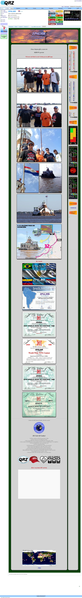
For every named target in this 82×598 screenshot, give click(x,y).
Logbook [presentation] (20, 26)
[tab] (11, 27)
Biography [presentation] (11, 26)
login (63, 6)
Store (43, 8)
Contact (69, 8)
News (26, 8)
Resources (61, 8)
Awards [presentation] (26, 26)
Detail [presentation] (16, 26)
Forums (34, 8)
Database (18, 8)
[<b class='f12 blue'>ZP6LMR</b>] (72, 20)
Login (78, 8)
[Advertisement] (43, 586)
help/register (66, 6)
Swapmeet (51, 8)
